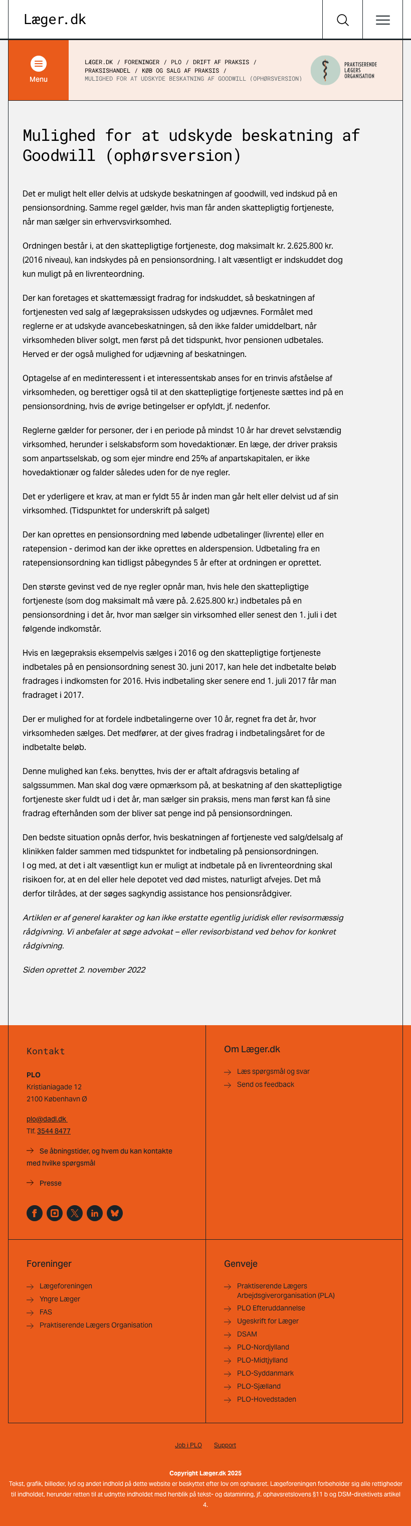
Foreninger (141, 62)
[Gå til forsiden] (55, 20)
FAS (46, 1311)
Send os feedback (265, 1084)
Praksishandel (107, 70)
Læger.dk (99, 62)
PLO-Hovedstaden (266, 1399)
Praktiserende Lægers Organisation (96, 1324)
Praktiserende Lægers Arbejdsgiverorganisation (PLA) (286, 1290)
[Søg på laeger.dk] (342, 20)
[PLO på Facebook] (35, 1213)
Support (225, 1445)
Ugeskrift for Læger (268, 1320)
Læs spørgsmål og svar (273, 1071)
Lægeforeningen (66, 1285)
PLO (176, 62)
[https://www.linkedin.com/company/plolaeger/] (95, 1213)
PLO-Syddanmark (265, 1373)
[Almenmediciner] (55, 1213)
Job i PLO (188, 1445)
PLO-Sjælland (259, 1386)
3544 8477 (54, 1130)
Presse (51, 1183)
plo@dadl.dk (47, 1118)
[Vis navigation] (382, 20)
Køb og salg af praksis (180, 70)
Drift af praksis (221, 62)
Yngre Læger (60, 1298)
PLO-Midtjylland (262, 1360)
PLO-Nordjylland (263, 1347)
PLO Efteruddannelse (271, 1307)
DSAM (247, 1334)
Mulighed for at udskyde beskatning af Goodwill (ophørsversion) (193, 78)
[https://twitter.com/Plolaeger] (75, 1213)
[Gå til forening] (343, 70)
